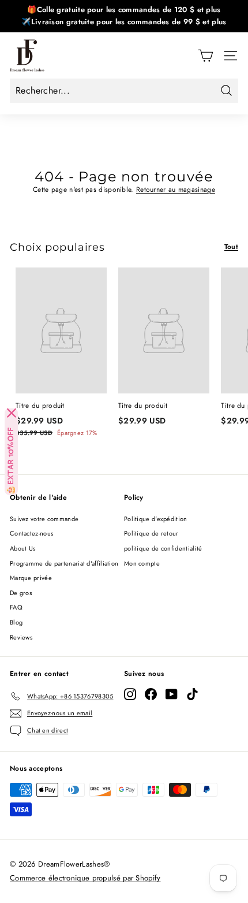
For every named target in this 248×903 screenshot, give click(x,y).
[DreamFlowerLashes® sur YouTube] (172, 694)
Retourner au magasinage (175, 189)
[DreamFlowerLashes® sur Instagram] (130, 694)
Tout (231, 246)
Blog (16, 622)
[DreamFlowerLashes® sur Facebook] (151, 694)
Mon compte (142, 563)
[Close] (11, 413)
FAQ (16, 607)
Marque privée (31, 577)
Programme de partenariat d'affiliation (64, 563)
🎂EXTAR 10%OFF (11, 461)
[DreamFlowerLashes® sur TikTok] (192, 694)
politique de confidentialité (163, 548)
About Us (22, 548)
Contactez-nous (31, 533)
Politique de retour (151, 533)
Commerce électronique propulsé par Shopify (85, 877)
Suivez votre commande (44, 518)
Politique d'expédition (155, 518)
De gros (21, 592)
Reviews (21, 637)
